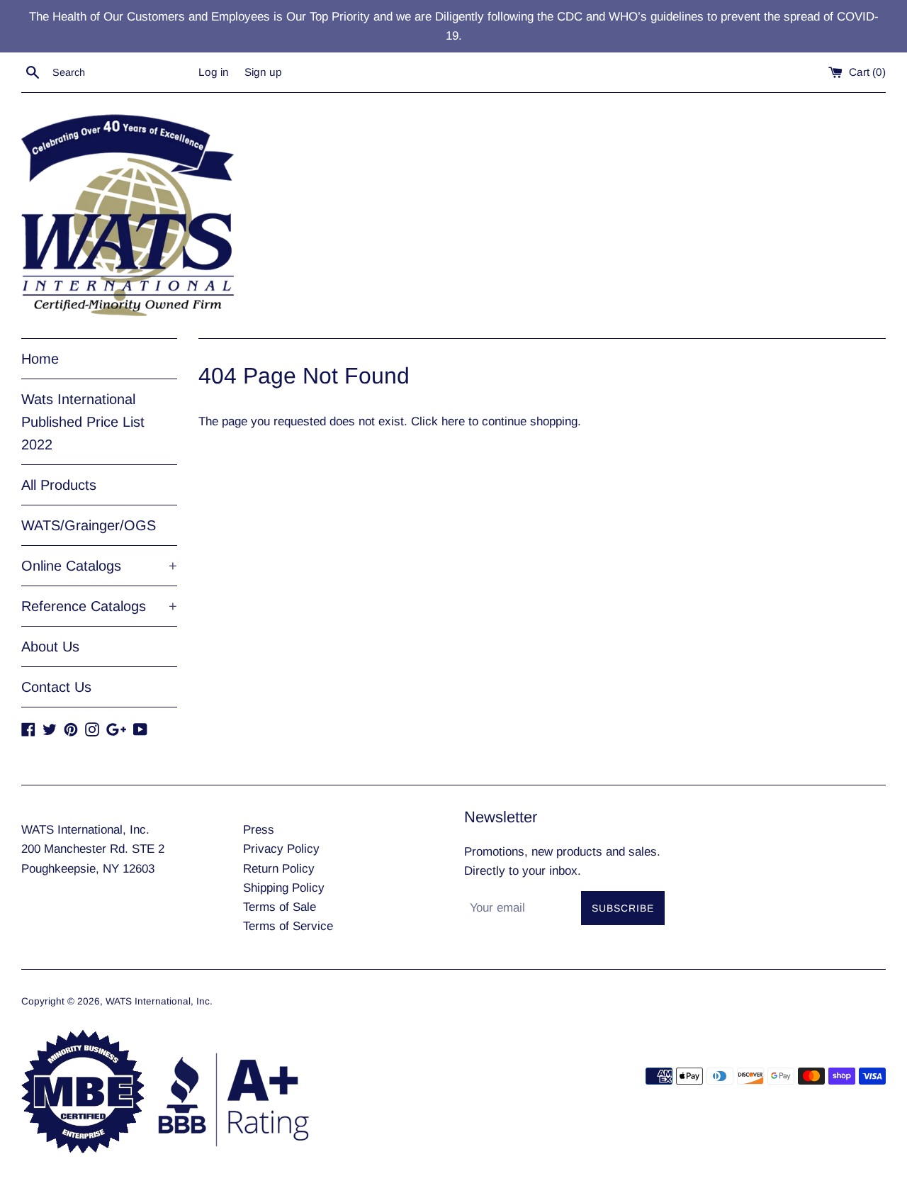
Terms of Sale (279, 907)
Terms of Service (288, 926)
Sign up (263, 72)
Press (258, 829)
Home (40, 358)
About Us (50, 646)
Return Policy (279, 868)
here (453, 421)
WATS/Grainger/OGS (88, 525)
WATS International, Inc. (159, 1001)
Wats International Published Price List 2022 (83, 421)
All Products (58, 485)
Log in (213, 72)
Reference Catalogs (99, 606)
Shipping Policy (284, 888)
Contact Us (56, 687)
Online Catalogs (99, 565)
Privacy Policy (281, 849)
